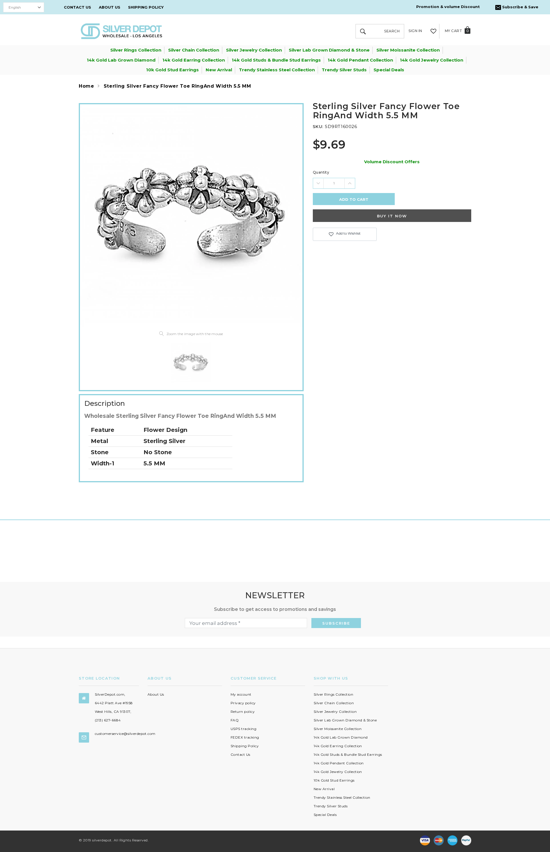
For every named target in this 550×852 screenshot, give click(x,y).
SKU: (318, 126)
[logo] (121, 31)
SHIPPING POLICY (146, 7)
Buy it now (392, 216)
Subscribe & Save (519, 7)
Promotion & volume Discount (448, 6)
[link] (191, 362)
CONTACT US (77, 7)
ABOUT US (109, 7)
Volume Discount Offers (392, 161)
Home (86, 86)
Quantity (321, 172)
